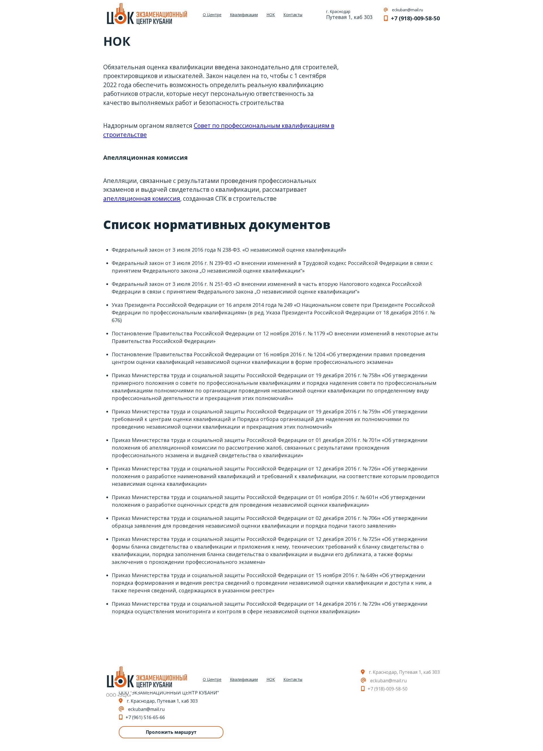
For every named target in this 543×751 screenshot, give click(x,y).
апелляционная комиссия (141, 198)
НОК (270, 14)
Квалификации (244, 14)
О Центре (212, 14)
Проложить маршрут (171, 732)
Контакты (292, 14)
